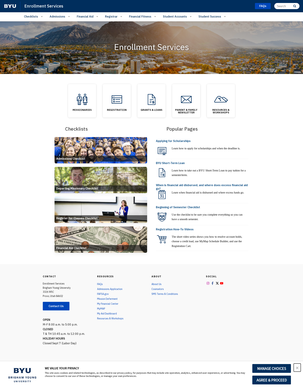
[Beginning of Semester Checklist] (162, 217)
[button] (297, 368)
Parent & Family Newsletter (186, 111)
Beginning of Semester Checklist (178, 207)
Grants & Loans (151, 109)
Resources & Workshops (221, 111)
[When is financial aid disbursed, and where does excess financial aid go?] (162, 195)
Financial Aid (85, 16)
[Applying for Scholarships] (162, 150)
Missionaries (82, 109)
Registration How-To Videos (175, 229)
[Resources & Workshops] (221, 99)
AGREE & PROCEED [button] (272, 380)
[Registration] (117, 99)
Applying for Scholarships (173, 141)
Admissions (57, 16)
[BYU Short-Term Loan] (162, 173)
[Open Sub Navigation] (42, 16)
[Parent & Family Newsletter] (186, 99)
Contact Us (56, 306)
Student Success (209, 16)
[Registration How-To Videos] (162, 239)
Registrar (111, 16)
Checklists (31, 16)
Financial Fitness (140, 16)
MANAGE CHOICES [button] (271, 368)
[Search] (295, 6)
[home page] (10, 6)
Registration (117, 109)
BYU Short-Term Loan (170, 163)
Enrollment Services (43, 6)
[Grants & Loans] (151, 99)
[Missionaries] (82, 99)
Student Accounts (175, 16)
